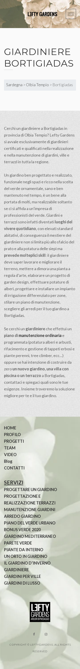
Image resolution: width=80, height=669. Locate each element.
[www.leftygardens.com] (37, 14)
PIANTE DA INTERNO (23, 549)
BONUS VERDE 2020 (22, 529)
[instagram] (46, 634)
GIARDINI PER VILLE (22, 576)
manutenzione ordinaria (40, 335)
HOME (10, 427)
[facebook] (34, 634)
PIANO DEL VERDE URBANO (30, 522)
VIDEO (10, 454)
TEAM (10, 447)
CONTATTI (14, 467)
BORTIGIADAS (39, 63)
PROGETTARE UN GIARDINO (30, 489)
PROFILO (12, 434)
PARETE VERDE (18, 543)
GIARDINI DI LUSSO (22, 583)
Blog (8, 461)
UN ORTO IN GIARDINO (25, 556)
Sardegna (14, 84)
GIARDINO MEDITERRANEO (30, 536)
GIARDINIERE (16, 569)
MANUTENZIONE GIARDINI (29, 509)
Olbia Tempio (37, 84)
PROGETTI (14, 441)
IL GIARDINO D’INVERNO (27, 563)
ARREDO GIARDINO (22, 516)
